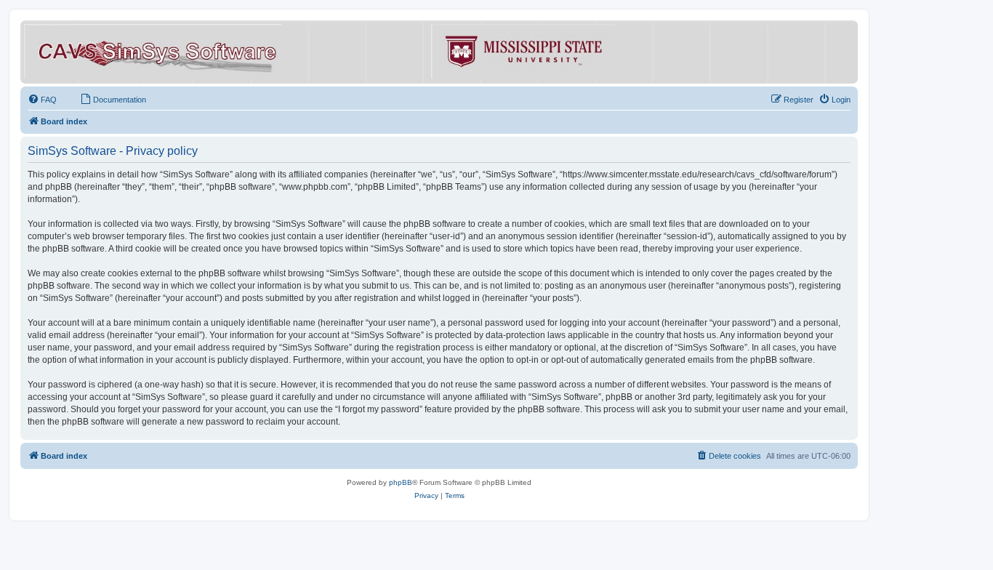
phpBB (400, 482)
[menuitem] (42, 99)
